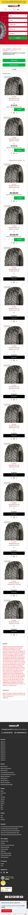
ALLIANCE (5, 50)
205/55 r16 (3, 742)
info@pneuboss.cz (21, 732)
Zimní (2, 817)
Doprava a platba (4, 849)
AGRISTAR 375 (15, 657)
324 (8, 655)
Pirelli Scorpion (4, 778)
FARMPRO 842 (7, 658)
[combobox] (17, 16)
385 (23, 664)
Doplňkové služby (4, 841)
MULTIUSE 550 (11, 646)
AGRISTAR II (5, 646)
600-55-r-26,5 (17, 693)
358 (24, 669)
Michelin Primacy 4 (5, 780)
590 (5, 664)
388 (5, 660)
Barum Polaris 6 (4, 770)
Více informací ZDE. (6, 910)
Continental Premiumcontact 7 (7, 772)
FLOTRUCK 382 (12, 673)
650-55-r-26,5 (22, 693)
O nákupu (3, 843)
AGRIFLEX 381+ (9, 672)
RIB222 (12, 675)
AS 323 (21, 681)
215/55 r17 (3, 750)
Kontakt (2, 863)
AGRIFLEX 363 (15, 666)
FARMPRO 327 (17, 654)
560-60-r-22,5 (5, 693)
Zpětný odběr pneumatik (6, 853)
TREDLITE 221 (6, 685)
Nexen (2, 805)
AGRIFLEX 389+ (9, 660)
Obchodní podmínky (5, 847)
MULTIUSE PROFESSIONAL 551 (14, 667)
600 (14, 679)
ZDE (25, 2)
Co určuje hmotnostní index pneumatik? (9, 828)
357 (3, 678)
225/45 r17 (3, 744)
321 (14, 669)
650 (14, 670)
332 (12, 676)
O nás (2, 865)
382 (5, 678)
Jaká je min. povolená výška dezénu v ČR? (10, 832)
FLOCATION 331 (20, 682)
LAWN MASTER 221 (7, 675)
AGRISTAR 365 (20, 646)
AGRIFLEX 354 (7, 654)
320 (23, 657)
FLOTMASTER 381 (7, 649)
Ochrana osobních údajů (6, 855)
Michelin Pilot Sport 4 (5, 776)
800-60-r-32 (10, 696)
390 (20, 652)
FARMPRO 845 (22, 651)
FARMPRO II (12, 655)
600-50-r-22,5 (11, 693)
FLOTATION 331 (18, 648)
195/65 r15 (3, 746)
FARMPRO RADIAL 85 (7, 682)
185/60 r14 (3, 756)
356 (3, 664)
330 (16, 670)
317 (24, 652)
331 (24, 663)
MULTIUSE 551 (15, 663)
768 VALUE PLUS (17, 678)
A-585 (10, 663)
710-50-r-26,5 (22, 694)
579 (18, 651)
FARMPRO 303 (6, 673)
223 (18, 669)
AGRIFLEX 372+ (14, 649)
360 (21, 657)
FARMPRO (14, 682)
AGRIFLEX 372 (6, 652)
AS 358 (11, 681)
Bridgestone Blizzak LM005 (6, 784)
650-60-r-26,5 (5, 694)
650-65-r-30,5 (17, 694)
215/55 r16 (3, 758)
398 (22, 663)
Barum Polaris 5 (4, 766)
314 (10, 676)
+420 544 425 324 (8, 732)
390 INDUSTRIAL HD (17, 660)
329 (24, 661)
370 (17, 655)
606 (8, 663)
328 (12, 679)
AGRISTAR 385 (8, 657)
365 (14, 676)
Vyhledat (18, 37)
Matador (2, 801)
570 (9, 678)
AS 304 (18, 681)
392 (16, 669)
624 (3, 670)
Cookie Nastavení (4, 857)
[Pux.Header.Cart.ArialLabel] (14, 9)
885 (22, 652)
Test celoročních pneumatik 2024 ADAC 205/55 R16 (12, 826)
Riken (2, 807)
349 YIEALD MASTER (20, 676)
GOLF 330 (23, 683)
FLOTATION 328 (13, 651)
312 (20, 669)
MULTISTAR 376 (14, 658)
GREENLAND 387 (19, 673)
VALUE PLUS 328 (12, 685)
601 (5, 670)
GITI (1, 795)
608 (19, 657)
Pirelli (2, 809)
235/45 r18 (3, 752)
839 (20, 670)
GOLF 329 (18, 683)
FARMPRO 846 (12, 648)
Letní (2, 815)
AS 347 (15, 681)
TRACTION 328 (10, 669)
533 (18, 670)
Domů (4, 48)
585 (23, 660)
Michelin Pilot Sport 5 (5, 782)
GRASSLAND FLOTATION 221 (16, 664)
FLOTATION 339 (6, 683)
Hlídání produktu (16, 112)
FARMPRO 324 (6, 648)
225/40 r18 (3, 748)
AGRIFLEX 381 (18, 679)
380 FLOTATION (6, 661)
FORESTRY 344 (13, 683)
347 (21, 663)
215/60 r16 (3, 754)
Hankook (3, 799)
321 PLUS (5, 663)
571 (22, 669)
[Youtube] (7, 872)
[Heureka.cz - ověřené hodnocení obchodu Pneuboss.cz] (4, 882)
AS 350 (17, 652)
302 (10, 678)
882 (16, 655)
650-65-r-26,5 (11, 694)
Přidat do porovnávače (14, 112)
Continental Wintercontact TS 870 (8, 774)
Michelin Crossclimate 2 (6, 768)
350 (15, 646)
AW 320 (11, 661)
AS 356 (21, 661)
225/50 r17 (3, 760)
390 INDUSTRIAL (6, 666)
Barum (2, 791)
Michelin (2, 803)
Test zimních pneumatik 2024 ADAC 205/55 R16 (11, 834)
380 (3, 654)
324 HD (9, 679)
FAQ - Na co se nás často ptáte (7, 845)
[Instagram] (4, 872)
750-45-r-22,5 (5, 696)
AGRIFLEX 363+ (16, 661)
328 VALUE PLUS (10, 670)
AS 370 (5, 655)
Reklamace (3, 851)
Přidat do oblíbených (11, 112)
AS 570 (12, 654)
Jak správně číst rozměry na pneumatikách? (10, 830)
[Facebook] (1, 872)
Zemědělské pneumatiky (16, 48)
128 (9, 676)
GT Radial (3, 797)
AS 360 (7, 664)
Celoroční (3, 819)
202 (5, 676)
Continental (3, 793)
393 (7, 678)
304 (11, 666)
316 (7, 676)
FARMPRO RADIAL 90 (17, 672)
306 (12, 678)
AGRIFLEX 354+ (12, 652)
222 (19, 663)
